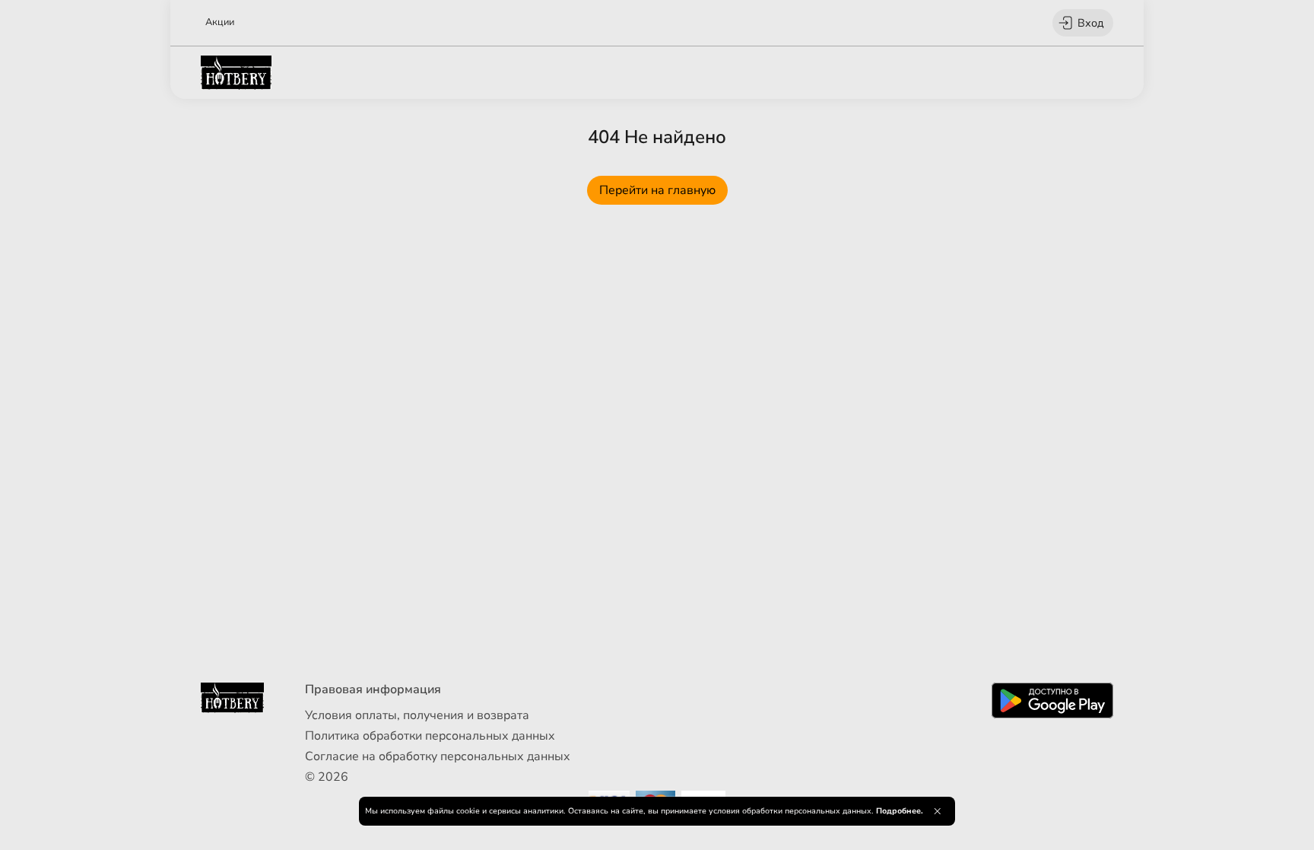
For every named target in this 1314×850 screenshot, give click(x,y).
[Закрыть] (937, 811)
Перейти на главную (657, 190)
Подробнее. (899, 811)
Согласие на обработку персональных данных (437, 756)
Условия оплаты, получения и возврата (417, 715)
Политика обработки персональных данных (430, 735)
